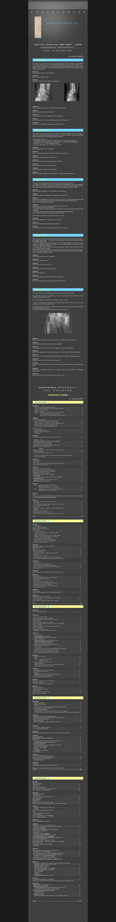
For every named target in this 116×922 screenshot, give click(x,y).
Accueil (33, 3)
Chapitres (46, 3)
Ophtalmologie (81, 3)
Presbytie (62, 5)
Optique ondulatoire (58, 7)
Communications (64, 3)
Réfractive (77, 5)
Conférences (54, 3)
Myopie (38, 5)
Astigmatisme (54, 5)
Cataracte (70, 5)
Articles (72, 3)
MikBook (39, 3)
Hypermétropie (45, 5)
